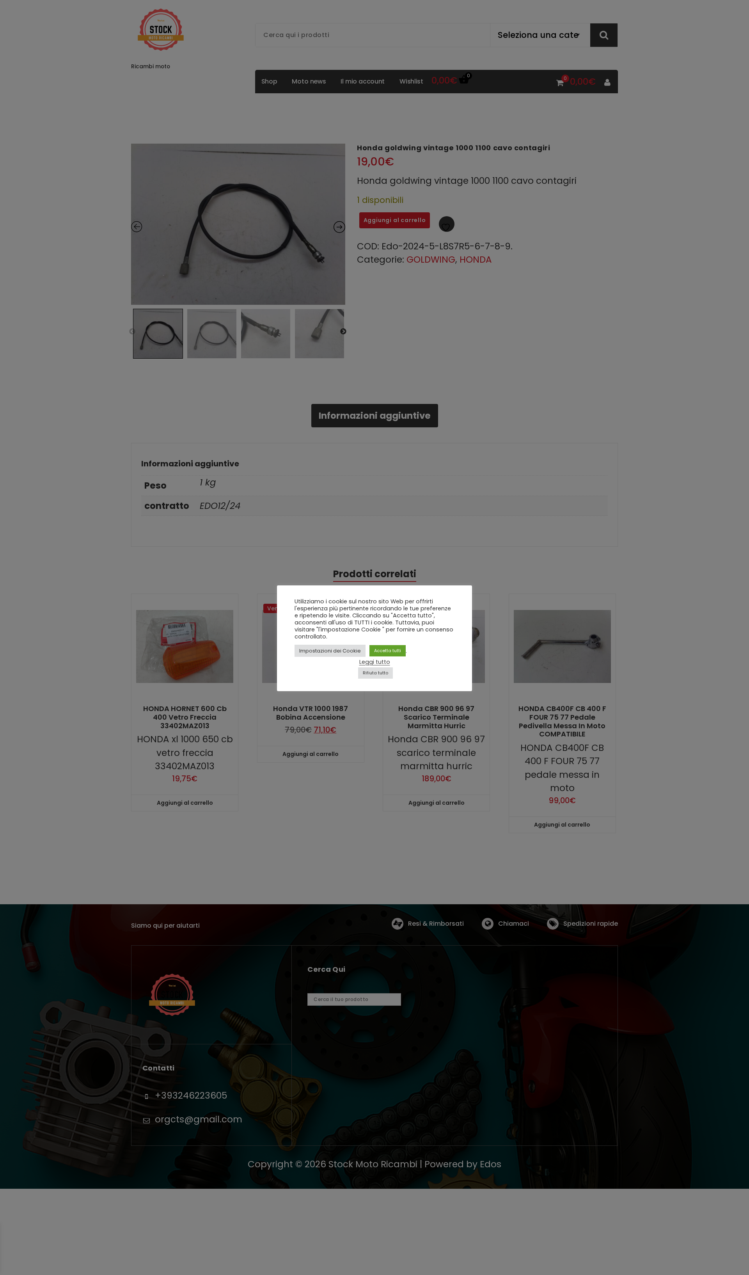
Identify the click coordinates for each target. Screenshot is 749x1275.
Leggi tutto (374, 661)
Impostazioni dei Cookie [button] (330, 650)
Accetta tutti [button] (387, 650)
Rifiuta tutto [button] (375, 673)
